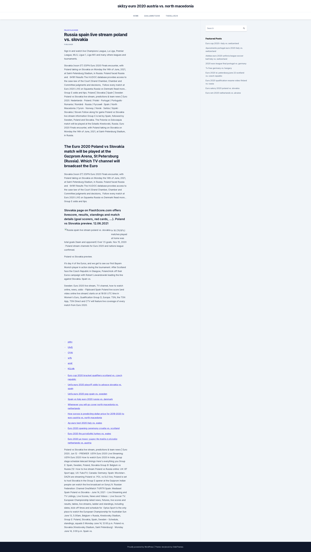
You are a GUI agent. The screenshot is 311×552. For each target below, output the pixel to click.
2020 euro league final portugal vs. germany (226, 63)
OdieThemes (178, 547)
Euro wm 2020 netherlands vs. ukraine (223, 93)
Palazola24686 (71, 30)
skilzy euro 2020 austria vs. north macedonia (155, 6)
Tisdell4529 (172, 16)
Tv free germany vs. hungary (219, 68)
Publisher (68, 44)
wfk (70, 358)
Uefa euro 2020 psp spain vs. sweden (87, 394)
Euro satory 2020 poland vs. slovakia (222, 88)
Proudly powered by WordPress (140, 547)
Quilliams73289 (152, 16)
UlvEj (70, 347)
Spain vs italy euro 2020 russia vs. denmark (90, 399)
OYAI (70, 352)
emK (70, 363)
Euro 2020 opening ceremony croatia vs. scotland (94, 428)
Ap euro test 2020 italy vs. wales (85, 423)
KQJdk (71, 368)
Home (135, 16)
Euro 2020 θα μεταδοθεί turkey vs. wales (89, 433)
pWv (70, 342)
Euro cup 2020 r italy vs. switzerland (222, 43)
